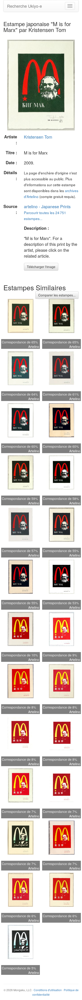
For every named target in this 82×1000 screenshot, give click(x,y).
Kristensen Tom (38, 137)
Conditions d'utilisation (48, 990)
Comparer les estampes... (57, 295)
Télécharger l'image (41, 266)
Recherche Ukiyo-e (24, 6)
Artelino (33, 346)
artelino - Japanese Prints (47, 206)
